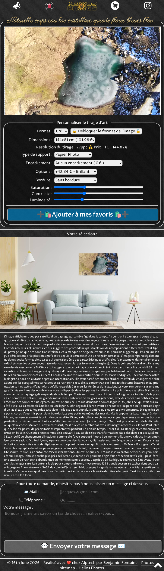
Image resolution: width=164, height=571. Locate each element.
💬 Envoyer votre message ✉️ (83, 546)
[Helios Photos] (82, 6)
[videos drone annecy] (49, 6)
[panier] (115, 6)
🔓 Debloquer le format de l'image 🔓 (106, 131)
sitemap (67, 568)
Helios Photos (91, 568)
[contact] (16, 6)
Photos (147, 562)
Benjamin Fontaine (120, 562)
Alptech (88, 562)
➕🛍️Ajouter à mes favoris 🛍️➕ (83, 215)
